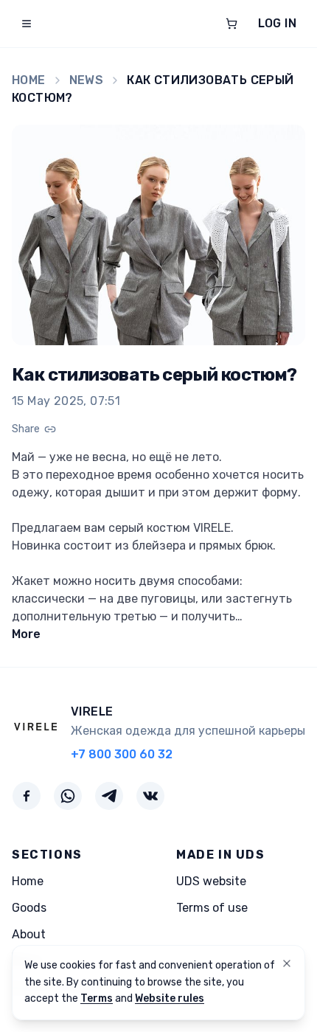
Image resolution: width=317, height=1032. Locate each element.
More (26, 634)
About (29, 934)
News (86, 80)
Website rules (169, 998)
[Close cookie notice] (287, 963)
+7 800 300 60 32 (122, 754)
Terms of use (212, 908)
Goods (29, 908)
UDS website (211, 881)
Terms (96, 998)
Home (29, 80)
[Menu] (26, 23)
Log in (277, 23)
